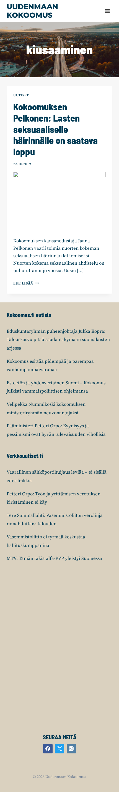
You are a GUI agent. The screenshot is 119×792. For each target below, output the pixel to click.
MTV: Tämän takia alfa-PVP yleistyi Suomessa (54, 558)
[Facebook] (48, 748)
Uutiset (21, 95)
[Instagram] (71, 748)
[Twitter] (59, 748)
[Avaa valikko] (107, 11)
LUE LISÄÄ (26, 283)
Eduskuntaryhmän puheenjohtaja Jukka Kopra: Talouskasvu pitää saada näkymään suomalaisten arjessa (58, 339)
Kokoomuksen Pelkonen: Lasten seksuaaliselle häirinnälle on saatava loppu (55, 129)
